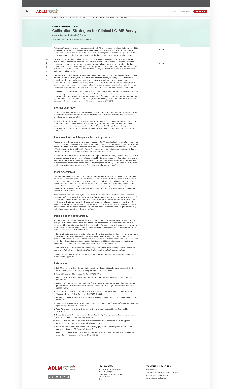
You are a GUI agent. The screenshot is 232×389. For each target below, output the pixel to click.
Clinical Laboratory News (68, 17)
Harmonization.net (151, 369)
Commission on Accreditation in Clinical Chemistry (162, 372)
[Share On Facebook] (46, 63)
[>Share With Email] (46, 79)
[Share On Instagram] (46, 67)
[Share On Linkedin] (46, 75)
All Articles (84, 17)
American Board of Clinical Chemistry (157, 375)
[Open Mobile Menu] (26, 11)
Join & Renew (200, 11)
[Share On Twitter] (46, 71)
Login (174, 11)
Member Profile (185, 11)
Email (100, 379)
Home (54, 17)
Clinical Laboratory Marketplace (156, 378)
